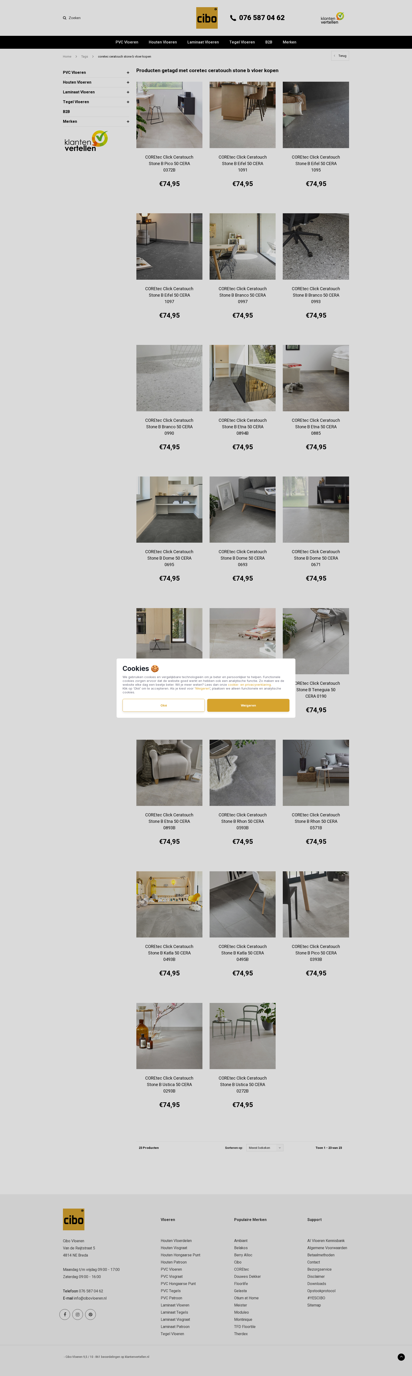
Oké (163, 705)
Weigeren (202, 688)
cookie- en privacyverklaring (249, 684)
